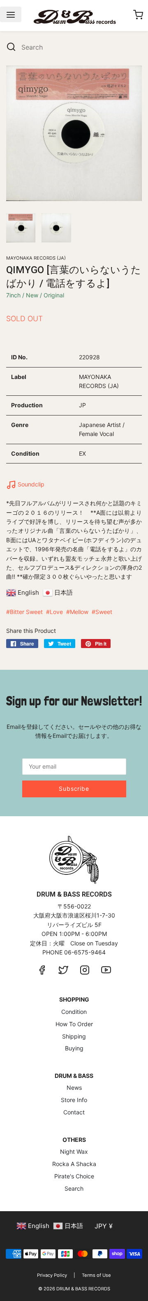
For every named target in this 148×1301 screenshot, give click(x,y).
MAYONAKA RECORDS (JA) (36, 258)
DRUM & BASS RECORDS (83, 1289)
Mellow (79, 611)
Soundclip (30, 484)
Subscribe (74, 788)
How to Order (74, 1023)
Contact (74, 1112)
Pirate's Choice (74, 1176)
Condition (74, 1011)
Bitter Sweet (26, 611)
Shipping (74, 1036)
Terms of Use (96, 1275)
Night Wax (74, 1151)
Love (56, 611)
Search (74, 1188)
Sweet (103, 611)
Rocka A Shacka (74, 1163)
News (74, 1087)
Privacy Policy (52, 1275)
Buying (74, 1048)
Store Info (74, 1099)
